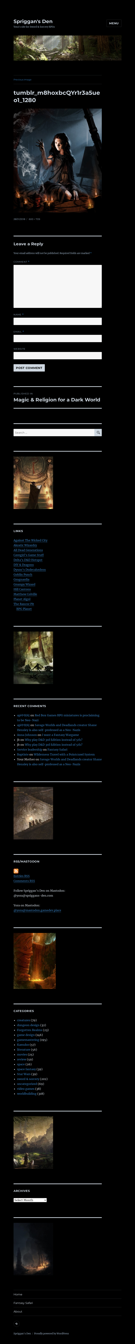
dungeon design (28, 1025)
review (21, 1059)
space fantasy (26, 1069)
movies (22, 1054)
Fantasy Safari (57, 749)
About (18, 1311)
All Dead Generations (28, 550)
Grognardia (21, 579)
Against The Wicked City (30, 540)
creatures (23, 1020)
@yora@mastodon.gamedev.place (37, 910)
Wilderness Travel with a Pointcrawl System (64, 754)
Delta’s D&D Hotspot (28, 560)
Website (19, 348)
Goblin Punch (23, 574)
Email (19, 331)
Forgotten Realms (29, 1030)
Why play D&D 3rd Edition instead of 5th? (53, 739)
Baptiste (23, 754)
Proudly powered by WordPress (51, 1333)
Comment (22, 261)
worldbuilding (27, 1093)
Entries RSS (22, 876)
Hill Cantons (22, 589)
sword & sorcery (28, 1079)
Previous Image (22, 79)
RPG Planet (24, 609)
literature (23, 1049)
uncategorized (27, 1084)
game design (26, 1035)
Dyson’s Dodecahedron (30, 569)
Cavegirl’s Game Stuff (29, 555)
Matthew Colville (25, 594)
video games (25, 1088)
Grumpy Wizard (24, 584)
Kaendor (23, 1044)
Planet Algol (22, 599)
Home (18, 1294)
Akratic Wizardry (25, 545)
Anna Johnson (27, 735)
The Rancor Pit (24, 604)
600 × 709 (34, 219)
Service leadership (29, 749)
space (21, 1064)
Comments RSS (24, 881)
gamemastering (28, 1040)
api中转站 (23, 715)
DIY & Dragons (24, 564)
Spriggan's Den (33, 21)
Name (19, 314)
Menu (114, 23)
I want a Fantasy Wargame (60, 735)
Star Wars (24, 1074)
